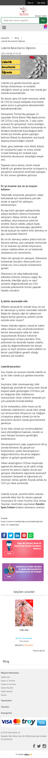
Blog (6, 661)
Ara (43, 20)
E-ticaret (20, 754)
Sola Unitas (24, 641)
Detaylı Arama (41, 16)
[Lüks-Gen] (24, 600)
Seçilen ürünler (24, 592)
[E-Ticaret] (28, 754)
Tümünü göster (39, 650)
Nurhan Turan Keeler (24, 638)
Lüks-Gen (24, 630)
